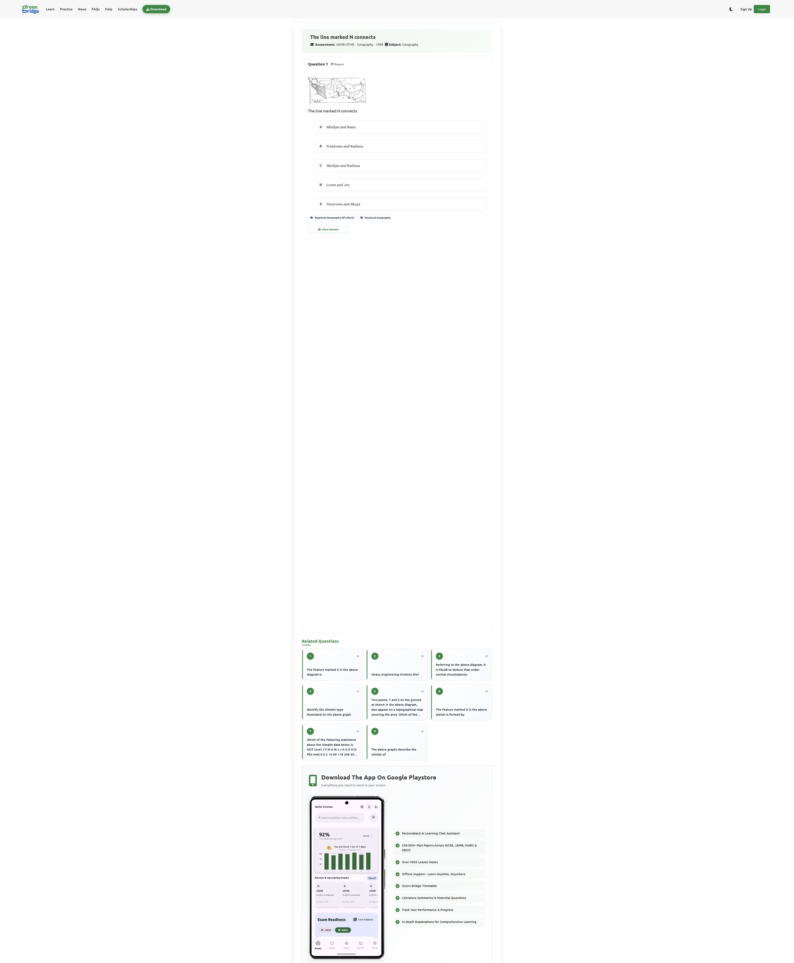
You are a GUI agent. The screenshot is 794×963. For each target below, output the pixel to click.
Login (762, 9)
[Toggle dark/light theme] (731, 9)
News (82, 9)
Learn (50, 9)
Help (108, 9)
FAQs (96, 9)
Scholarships (127, 9)
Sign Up (746, 9)
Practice (66, 9)
